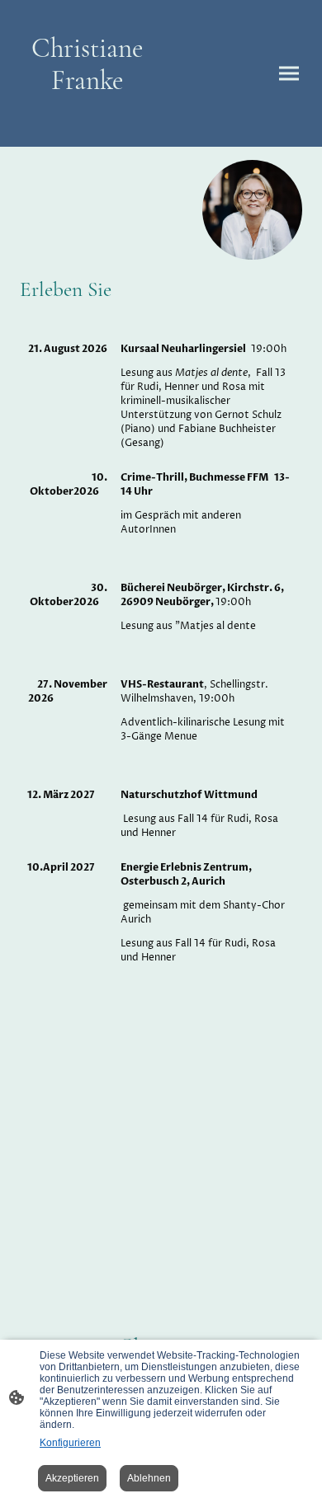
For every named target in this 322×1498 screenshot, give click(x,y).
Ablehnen (149, 1478)
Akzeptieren (72, 1478)
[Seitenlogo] (87, 127)
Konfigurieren (70, 1443)
